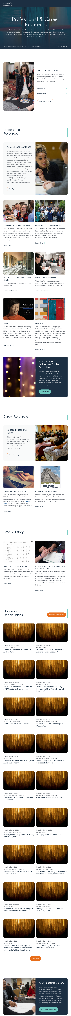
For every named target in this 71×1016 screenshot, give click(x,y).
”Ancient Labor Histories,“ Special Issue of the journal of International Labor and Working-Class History (17, 947)
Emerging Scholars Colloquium (48, 835)
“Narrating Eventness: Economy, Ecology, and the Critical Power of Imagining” (50, 689)
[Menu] (65, 4)
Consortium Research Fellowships (50, 798)
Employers (41, 93)
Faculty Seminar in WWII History (16, 724)
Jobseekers (41, 88)
